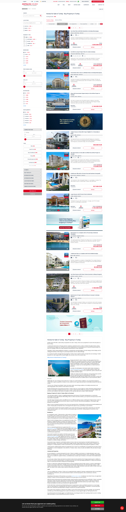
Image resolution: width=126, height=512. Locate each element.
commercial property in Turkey (76, 369)
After (25, 134)
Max (33, 70)
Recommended (62, 24)
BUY (59, 4)
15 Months (28, 118)
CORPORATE (86, 4)
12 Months (28, 116)
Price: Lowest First (83, 24)
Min (24, 70)
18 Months (28, 120)
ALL (29, 37)
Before (34, 134)
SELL (64, 4)
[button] (68, 38)
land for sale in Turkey (76, 476)
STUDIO (27, 54)
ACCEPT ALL (97, 502)
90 (79, 27)
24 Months (28, 122)
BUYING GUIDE (77, 4)
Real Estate (34, 8)
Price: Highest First (73, 24)
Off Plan (27, 132)
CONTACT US (101, 4)
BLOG (93, 4)
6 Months (28, 114)
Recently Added (52, 24)
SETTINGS (97, 508)
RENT (69, 4)
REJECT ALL (97, 505)
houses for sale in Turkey (52, 436)
